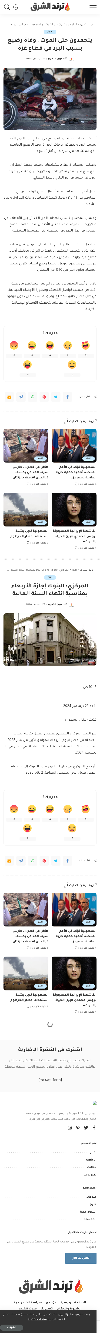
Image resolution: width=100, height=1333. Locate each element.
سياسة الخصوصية (39, 1319)
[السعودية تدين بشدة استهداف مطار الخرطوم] (25, 509)
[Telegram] (21, 397)
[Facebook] (67, 397)
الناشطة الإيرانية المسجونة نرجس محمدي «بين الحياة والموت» (75, 537)
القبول (11, 1327)
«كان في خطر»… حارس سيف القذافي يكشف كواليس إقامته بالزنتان (30, 473)
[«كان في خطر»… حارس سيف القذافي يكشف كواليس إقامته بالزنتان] (25, 446)
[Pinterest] (44, 397)
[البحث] (8, 7)
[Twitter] (55, 397)
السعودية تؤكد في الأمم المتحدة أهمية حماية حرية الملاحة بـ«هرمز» (76, 473)
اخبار (50, 31)
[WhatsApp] (32, 397)
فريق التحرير (55, 59)
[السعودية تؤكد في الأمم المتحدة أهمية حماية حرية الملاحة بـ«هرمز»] (74, 446)
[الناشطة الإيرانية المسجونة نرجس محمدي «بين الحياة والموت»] (74, 509)
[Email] (9, 397)
